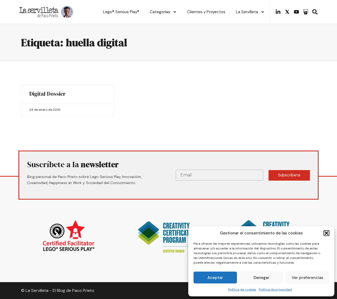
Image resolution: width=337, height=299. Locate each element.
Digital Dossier (47, 94)
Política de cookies (242, 289)
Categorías (160, 12)
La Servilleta (247, 12)
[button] (326, 233)
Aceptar (215, 277)
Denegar (261, 277)
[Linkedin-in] (278, 12)
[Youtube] (296, 12)
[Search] (315, 12)
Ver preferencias (307, 277)
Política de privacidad (275, 289)
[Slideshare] (305, 12)
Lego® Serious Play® (121, 12)
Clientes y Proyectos (206, 12)
